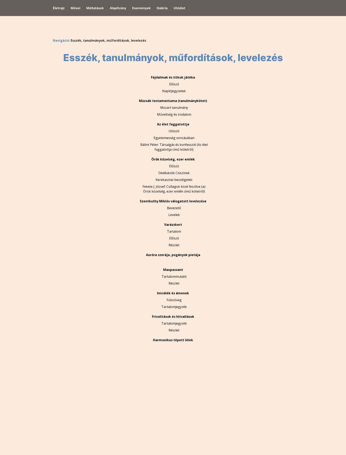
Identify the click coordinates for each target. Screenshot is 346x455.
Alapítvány (118, 8)
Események (141, 8)
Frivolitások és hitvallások (173, 316)
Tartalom (174, 231)
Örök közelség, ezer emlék (173, 159)
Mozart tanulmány (174, 107)
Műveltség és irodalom (174, 114)
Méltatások (95, 8)
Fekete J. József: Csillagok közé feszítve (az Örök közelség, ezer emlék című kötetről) (174, 189)
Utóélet (179, 8)
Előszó (174, 84)
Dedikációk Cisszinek (174, 173)
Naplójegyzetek (174, 91)
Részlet (174, 245)
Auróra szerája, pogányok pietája (173, 255)
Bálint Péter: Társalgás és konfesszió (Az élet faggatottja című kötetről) (174, 147)
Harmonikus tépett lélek (173, 340)
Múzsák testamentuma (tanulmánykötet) (173, 101)
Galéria (162, 8)
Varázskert (173, 224)
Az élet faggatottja (173, 124)
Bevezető (174, 208)
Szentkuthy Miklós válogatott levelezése (173, 201)
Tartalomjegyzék (174, 307)
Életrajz (59, 8)
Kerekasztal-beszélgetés (174, 180)
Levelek (174, 215)
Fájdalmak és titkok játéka (173, 77)
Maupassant (173, 269)
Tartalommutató (174, 276)
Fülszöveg (174, 300)
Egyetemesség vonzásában (174, 138)
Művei (75, 8)
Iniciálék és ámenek (173, 293)
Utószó (174, 131)
